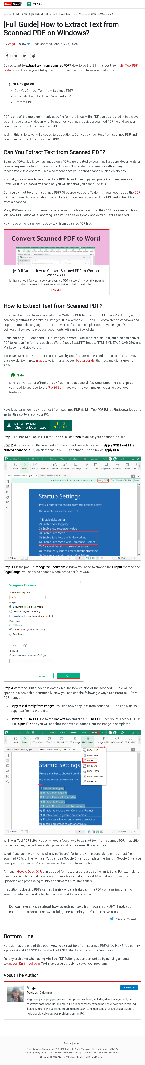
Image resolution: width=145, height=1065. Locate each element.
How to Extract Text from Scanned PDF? (43, 96)
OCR (137, 192)
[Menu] (137, 4)
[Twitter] (29, 44)
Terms (68, 1043)
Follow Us (130, 988)
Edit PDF (21, 14)
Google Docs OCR (29, 871)
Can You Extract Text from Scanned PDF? (43, 90)
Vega (11, 44)
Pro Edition (55, 387)
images (41, 360)
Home (7, 14)
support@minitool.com (23, 963)
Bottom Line (23, 102)
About (78, 1043)
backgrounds (85, 360)
